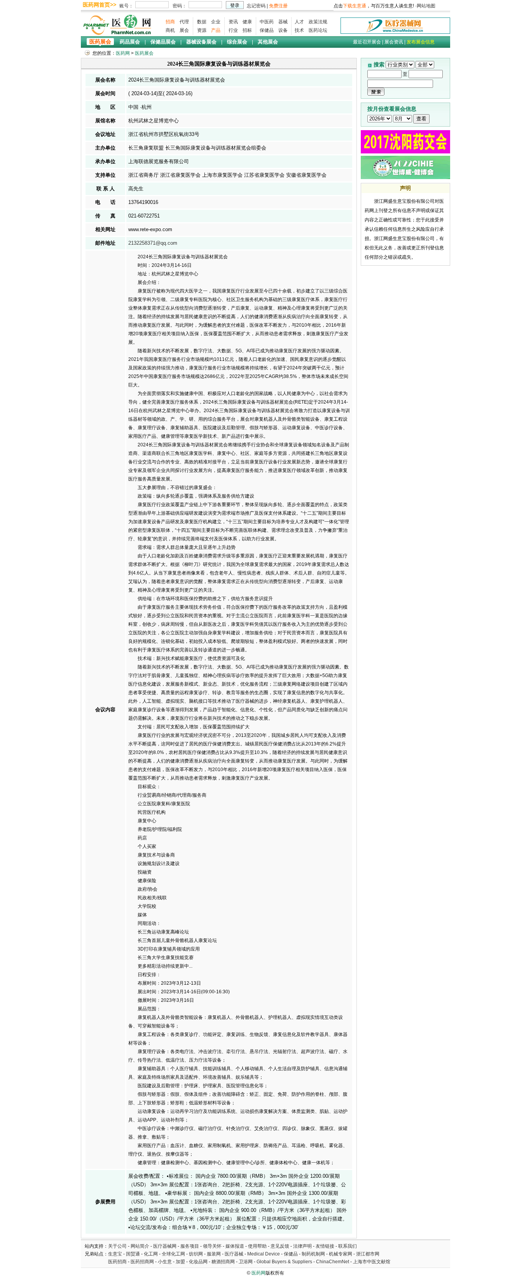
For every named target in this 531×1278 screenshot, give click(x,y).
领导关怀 (212, 1246)
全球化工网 (173, 1254)
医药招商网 (142, 1261)
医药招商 (117, 1261)
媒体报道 (234, 1246)
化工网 (151, 1254)
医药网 (123, 53)
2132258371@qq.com (152, 243)
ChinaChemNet (332, 1261)
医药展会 (100, 42)
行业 (233, 30)
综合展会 (237, 42)
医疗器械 (234, 1254)
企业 (215, 21)
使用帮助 (257, 1246)
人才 (299, 21)
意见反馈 (280, 1246)
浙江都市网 (367, 1254)
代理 (184, 21)
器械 (283, 21)
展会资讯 (393, 42)
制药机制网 (313, 1254)
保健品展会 (163, 42)
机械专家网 (340, 1254)
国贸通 (133, 1254)
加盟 (181, 1261)
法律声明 (302, 1246)
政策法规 (318, 21)
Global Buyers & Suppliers (284, 1261)
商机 (170, 30)
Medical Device (263, 1254)
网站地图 (426, 6)
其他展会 (268, 42)
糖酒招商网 (223, 1261)
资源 (201, 30)
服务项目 (189, 1246)
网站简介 (140, 1246)
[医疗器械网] (395, 25)
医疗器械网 (164, 1246)
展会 (184, 30)
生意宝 (115, 1254)
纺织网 (196, 1254)
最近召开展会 (367, 42)
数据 (201, 21)
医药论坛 (318, 30)
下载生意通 (354, 6)
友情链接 (325, 1246)
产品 (215, 30)
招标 (247, 30)
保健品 (267, 30)
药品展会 (130, 42)
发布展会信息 (421, 42)
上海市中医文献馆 (371, 1261)
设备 (283, 30)
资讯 (233, 21)
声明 (405, 188)
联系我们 (347, 1246)
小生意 (165, 1261)
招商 (170, 21)
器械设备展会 (201, 42)
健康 (247, 21)
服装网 (214, 1254)
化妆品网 (198, 1261)
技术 (299, 30)
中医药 (267, 21)
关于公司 (117, 1246)
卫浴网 (246, 1261)
